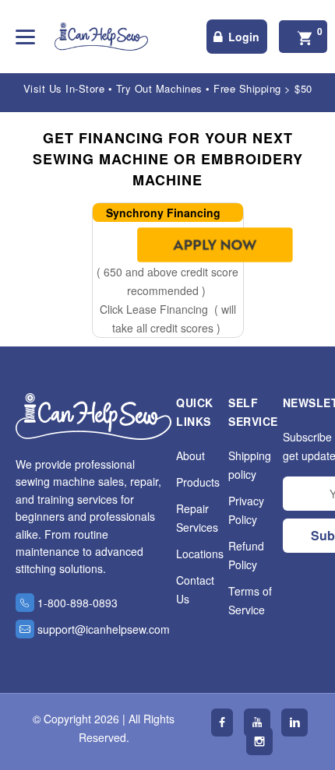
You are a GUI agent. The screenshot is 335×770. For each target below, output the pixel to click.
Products (198, 482)
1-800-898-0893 (77, 602)
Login (243, 36)
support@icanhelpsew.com (103, 629)
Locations (200, 553)
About (190, 455)
